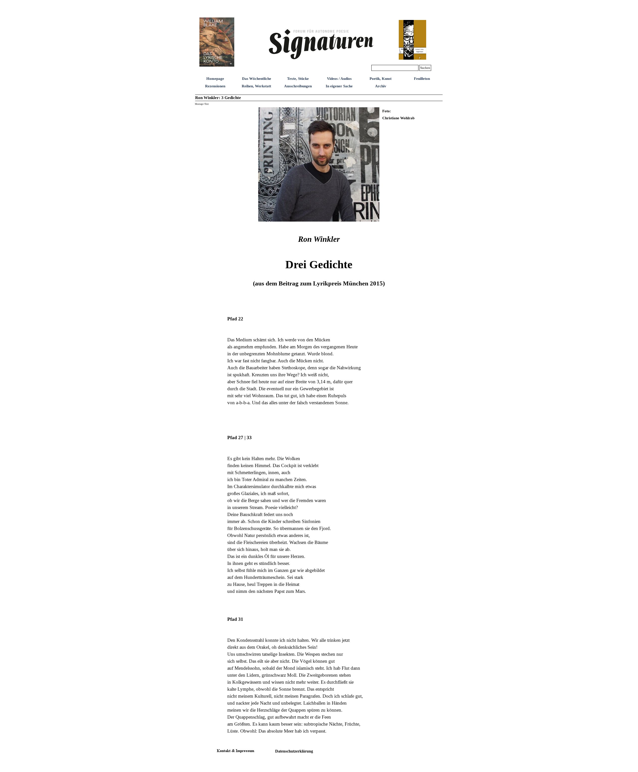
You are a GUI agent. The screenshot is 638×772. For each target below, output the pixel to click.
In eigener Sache (339, 86)
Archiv (380, 86)
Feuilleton (422, 79)
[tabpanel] (412, 114)
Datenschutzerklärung (294, 751)
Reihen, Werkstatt (256, 86)
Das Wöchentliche (256, 79)
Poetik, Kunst (381, 79)
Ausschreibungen (298, 86)
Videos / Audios (339, 79)
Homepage (215, 79)
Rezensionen (215, 86)
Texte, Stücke (298, 79)
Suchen (425, 68)
